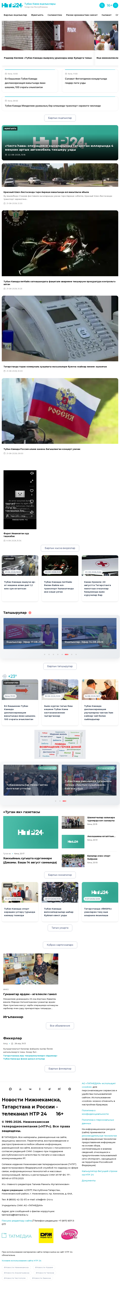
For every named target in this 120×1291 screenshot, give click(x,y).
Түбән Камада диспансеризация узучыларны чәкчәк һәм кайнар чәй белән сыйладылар (98, 713)
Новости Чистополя (15, 1278)
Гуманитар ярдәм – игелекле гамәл (30, 994)
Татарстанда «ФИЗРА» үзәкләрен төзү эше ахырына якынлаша (98, 912)
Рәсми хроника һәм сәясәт (82, 15)
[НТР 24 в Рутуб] (59, 1089)
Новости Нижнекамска (17, 1267)
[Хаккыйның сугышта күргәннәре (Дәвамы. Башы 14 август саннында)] (30, 832)
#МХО (6, 989)
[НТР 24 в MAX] (10, 1089)
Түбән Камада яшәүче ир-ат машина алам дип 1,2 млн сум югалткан (20, 585)
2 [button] (48, 654)
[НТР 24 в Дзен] (69, 1089)
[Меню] (115, 5)
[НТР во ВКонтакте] (30, 1089)
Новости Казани (44, 1267)
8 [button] (75, 654)
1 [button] (44, 654)
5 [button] (61, 654)
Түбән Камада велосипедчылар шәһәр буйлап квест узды (58, 912)
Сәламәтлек (55, 15)
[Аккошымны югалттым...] (73, 841)
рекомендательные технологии (99, 1135)
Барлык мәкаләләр (60, 875)
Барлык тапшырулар (60, 666)
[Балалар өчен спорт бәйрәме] (73, 860)
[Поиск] (102, 5)
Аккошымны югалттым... (101, 836)
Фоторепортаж (47, 768)
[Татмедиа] (17, 1235)
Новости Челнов (45, 1273)
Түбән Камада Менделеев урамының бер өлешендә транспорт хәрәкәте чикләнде (53, 105)
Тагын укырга (60, 927)
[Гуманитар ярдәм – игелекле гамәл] (30, 968)
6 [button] (66, 654)
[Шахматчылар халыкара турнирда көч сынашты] (73, 822)
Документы (89, 1180)
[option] (15, 15)
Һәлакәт (107, 15)
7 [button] (70, 654)
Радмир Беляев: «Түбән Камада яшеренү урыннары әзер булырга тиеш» (48, 58)
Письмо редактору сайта (17, 1220)
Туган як (7, 853)
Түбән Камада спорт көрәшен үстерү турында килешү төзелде (19, 912)
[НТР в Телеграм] (49, 1089)
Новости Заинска (42, 1278)
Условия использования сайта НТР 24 (21, 1260)
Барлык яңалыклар (15, 15)
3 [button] (53, 654)
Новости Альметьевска (17, 1273)
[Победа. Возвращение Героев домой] (60, 744)
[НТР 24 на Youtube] (20, 1089)
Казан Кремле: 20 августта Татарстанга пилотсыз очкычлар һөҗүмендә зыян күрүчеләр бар (97, 589)
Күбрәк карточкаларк (60, 944)
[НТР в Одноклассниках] (40, 1089)
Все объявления (60, 1025)
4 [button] (57, 654)
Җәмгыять (37, 15)
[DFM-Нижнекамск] (46, 1235)
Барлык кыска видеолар (60, 548)
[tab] (57, 46)
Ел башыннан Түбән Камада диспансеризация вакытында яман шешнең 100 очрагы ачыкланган (25, 83)
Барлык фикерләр (60, 1068)
